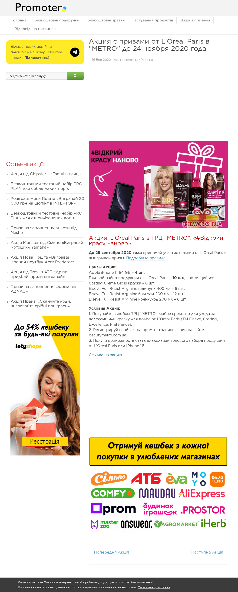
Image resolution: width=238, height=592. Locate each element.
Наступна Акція (209, 552)
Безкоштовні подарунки (56, 20)
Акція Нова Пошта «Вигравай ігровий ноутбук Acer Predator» (42, 259)
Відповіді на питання (35, 29)
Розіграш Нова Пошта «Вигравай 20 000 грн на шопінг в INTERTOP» (47, 200)
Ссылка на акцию (105, 355)
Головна (19, 20)
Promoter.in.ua (28, 582)
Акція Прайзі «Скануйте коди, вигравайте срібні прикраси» (41, 303)
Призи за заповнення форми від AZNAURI (43, 289)
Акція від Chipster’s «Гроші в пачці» (46, 173)
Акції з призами (195, 20)
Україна (147, 60)
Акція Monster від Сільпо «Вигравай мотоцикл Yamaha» (47, 245)
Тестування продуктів (153, 20)
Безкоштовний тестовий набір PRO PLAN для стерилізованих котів (46, 215)
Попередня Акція (109, 552)
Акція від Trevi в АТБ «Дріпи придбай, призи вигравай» (39, 274)
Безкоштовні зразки (106, 20)
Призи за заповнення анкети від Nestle (44, 230)
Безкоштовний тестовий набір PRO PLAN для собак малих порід (46, 186)
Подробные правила (145, 258)
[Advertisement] (158, 102)
